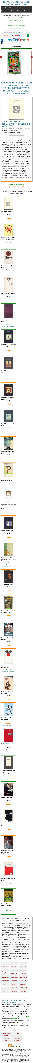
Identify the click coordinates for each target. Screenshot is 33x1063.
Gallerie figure (5, 11)
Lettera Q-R (5, 984)
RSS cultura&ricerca (18, 1047)
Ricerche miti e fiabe (17, 11)
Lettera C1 (5, 966)
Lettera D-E (14, 970)
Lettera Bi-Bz (23, 963)
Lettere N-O (14, 980)
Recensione (8, 218)
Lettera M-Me (23, 977)
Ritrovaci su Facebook (16, 28)
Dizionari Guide (14, 991)
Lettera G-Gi (5, 973)
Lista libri (23, 991)
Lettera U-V (14, 988)
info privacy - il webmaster (7, 1034)
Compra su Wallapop (13, 75)
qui (22, 193)
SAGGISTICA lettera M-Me (16, 184)
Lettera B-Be (14, 963)
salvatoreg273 (15, 1019)
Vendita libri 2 (25, 8)
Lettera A (5, 963)
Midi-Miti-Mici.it (7, 1039)
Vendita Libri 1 (14, 8)
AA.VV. (5, 991)
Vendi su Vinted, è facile (16, 20)
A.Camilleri (23, 966)
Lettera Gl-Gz (14, 973)
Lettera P (23, 980)
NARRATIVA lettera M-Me (16, 187)
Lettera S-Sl (14, 984)
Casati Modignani (5, 970)
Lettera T (5, 988)
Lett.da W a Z (23, 988)
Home (2, 8)
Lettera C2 (14, 966)
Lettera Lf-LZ (14, 977)
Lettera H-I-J (23, 973)
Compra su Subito (14, 50)
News (26, 11)
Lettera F (23, 970)
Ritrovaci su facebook (17, 1039)
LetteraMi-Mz (5, 980)
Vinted (28, 1017)
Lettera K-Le (5, 977)
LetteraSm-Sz (23, 984)
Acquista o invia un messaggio (16, 134)
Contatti (7, 8)
